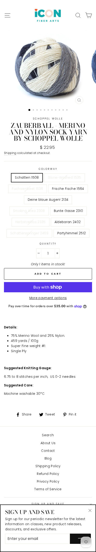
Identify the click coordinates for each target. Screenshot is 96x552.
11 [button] (67, 110)
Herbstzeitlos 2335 (30, 222)
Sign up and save (48, 504)
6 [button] (49, 110)
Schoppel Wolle (48, 118)
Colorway (48, 169)
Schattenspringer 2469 (29, 233)
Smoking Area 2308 (29, 211)
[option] (48, 68)
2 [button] (34, 110)
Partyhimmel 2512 (71, 233)
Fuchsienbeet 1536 (27, 189)
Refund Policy (48, 474)
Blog (48, 458)
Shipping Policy (47, 466)
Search (48, 435)
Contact (48, 451)
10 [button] (63, 110)
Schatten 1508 (27, 177)
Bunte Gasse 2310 (68, 211)
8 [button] (56, 110)
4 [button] (41, 110)
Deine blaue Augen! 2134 (48, 200)
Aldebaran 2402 (68, 222)
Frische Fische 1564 (68, 189)
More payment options (48, 298)
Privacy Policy (48, 481)
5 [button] (45, 110)
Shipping (10, 153)
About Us (48, 443)
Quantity (48, 243)
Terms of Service (48, 489)
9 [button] (60, 110)
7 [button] (52, 110)
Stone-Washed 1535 (64, 177)
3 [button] (37, 110)
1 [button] (29, 110)
